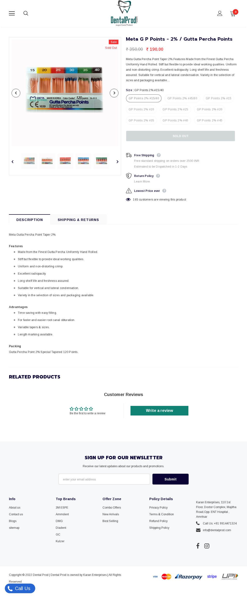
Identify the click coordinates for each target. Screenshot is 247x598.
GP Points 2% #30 (209, 109)
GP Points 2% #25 (175, 109)
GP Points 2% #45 (209, 120)
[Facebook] (197, 546)
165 (135, 199)
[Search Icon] (30, 13)
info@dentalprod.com (217, 530)
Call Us (22, 588)
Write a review (159, 411)
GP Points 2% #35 (141, 120)
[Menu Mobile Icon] (12, 13)
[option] (65, 93)
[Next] (114, 93)
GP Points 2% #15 (218, 98)
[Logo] (124, 13)
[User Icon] (219, 13)
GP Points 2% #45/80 (182, 98)
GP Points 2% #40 (175, 120)
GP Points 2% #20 (141, 109)
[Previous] (16, 93)
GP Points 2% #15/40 (144, 98)
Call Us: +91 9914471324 (220, 523)
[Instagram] (206, 546)
